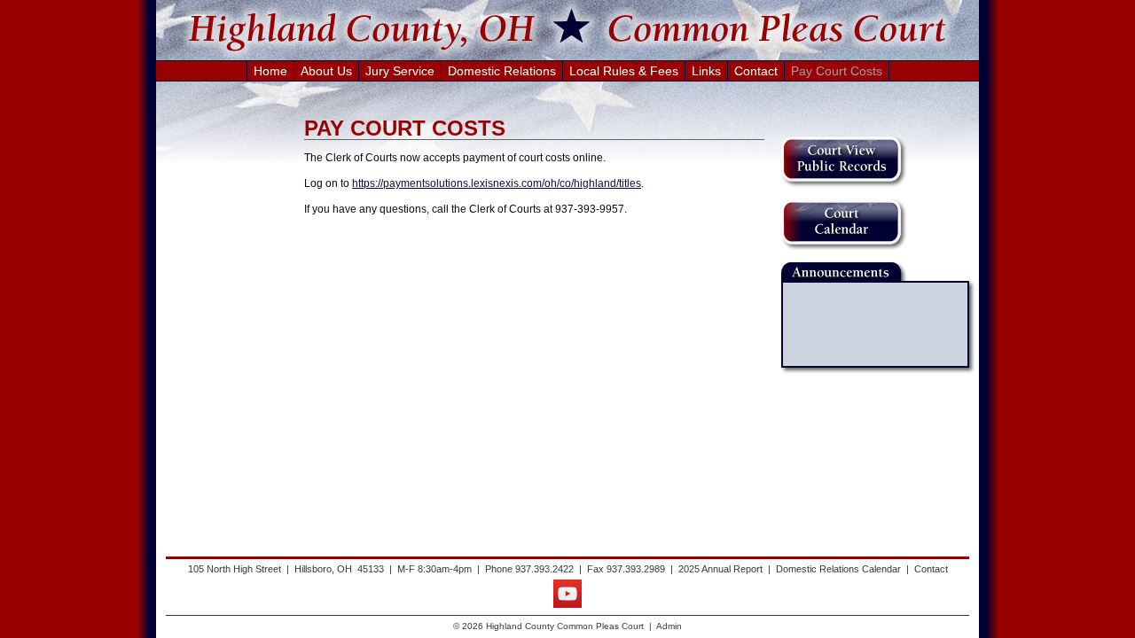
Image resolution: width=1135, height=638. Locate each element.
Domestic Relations (502, 71)
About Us (326, 71)
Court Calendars (843, 224)
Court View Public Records (843, 162)
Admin (669, 626)
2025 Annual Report (720, 569)
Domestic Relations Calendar (838, 569)
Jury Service (399, 71)
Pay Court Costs (836, 71)
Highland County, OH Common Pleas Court (567, 30)
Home (270, 71)
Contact (756, 71)
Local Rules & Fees (623, 71)
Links (706, 71)
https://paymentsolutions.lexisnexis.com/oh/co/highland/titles (496, 183)
